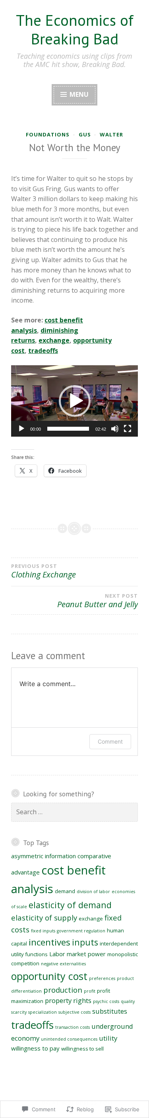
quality (128, 1001)
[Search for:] (74, 812)
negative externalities (63, 964)
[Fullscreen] (128, 429)
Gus (85, 134)
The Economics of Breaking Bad (75, 29)
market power (86, 954)
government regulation (81, 931)
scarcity (19, 1012)
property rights (68, 1000)
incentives (49, 942)
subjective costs (74, 1012)
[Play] (21, 429)
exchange (54, 340)
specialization (42, 1012)
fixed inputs (43, 931)
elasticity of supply (44, 917)
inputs (85, 942)
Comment (110, 741)
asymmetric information (43, 856)
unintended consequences (69, 1039)
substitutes (109, 1011)
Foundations (48, 134)
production (62, 990)
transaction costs (72, 1027)
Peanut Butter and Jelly (97, 601)
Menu (78, 94)
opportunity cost (49, 976)
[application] (74, 400)
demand (65, 891)
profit (89, 991)
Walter (111, 134)
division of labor (93, 891)
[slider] (68, 429)
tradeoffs (43, 350)
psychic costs (106, 1001)
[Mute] (115, 429)
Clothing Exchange (43, 571)
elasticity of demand (70, 905)
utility (108, 1038)
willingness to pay (35, 1048)
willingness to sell (82, 1048)
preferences (102, 978)
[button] (75, 401)
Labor (57, 954)
